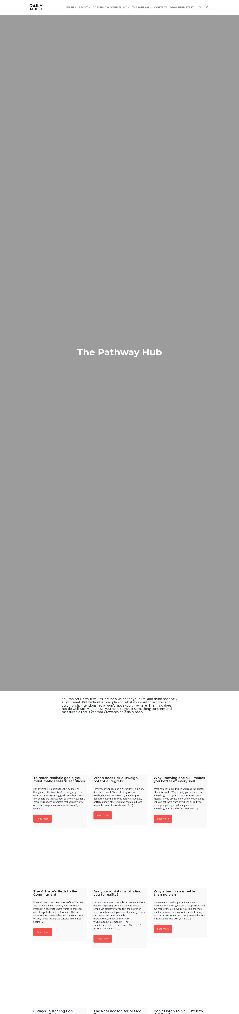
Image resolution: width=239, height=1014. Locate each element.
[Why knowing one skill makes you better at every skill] (179, 747)
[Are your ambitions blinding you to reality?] (119, 860)
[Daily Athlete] (36, 7)
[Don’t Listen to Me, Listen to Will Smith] (179, 980)
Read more (42, 818)
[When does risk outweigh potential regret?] (119, 747)
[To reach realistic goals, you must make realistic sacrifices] (59, 747)
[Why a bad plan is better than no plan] (179, 860)
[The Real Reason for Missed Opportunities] (119, 980)
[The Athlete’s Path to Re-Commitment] (59, 860)
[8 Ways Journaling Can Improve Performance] (59, 980)
